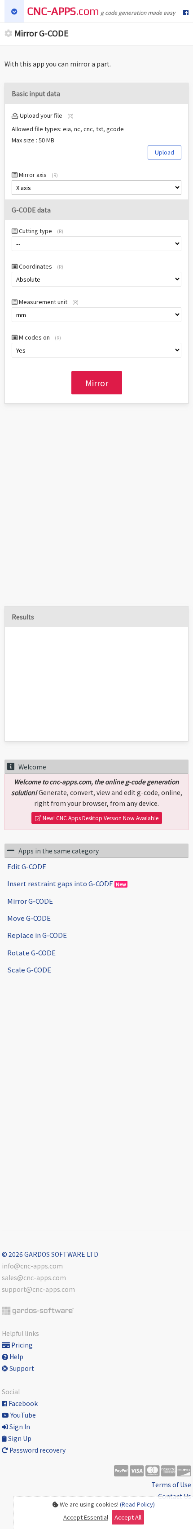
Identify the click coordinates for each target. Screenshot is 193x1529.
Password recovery (37, 1449)
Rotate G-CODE (31, 952)
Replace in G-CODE (37, 935)
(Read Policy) (137, 1504)
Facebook (22, 1403)
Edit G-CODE (26, 866)
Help (15, 1356)
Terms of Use (171, 1484)
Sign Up (19, 1438)
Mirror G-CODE (30, 901)
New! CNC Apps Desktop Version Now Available (99, 818)
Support (21, 1368)
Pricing (21, 1344)
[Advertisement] (96, 509)
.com (63, 11)
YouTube (22, 1414)
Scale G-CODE (29, 969)
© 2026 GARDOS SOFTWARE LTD (50, 1254)
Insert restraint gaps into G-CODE (66, 883)
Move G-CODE (29, 918)
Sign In (19, 1426)
